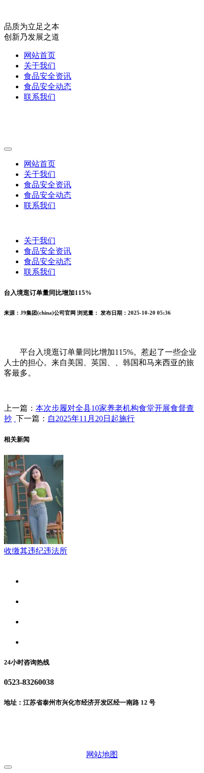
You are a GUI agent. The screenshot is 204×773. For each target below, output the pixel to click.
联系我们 (39, 97)
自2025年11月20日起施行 (91, 418)
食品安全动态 (47, 86)
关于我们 (39, 65)
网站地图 (102, 754)
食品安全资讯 (47, 76)
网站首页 (39, 55)
